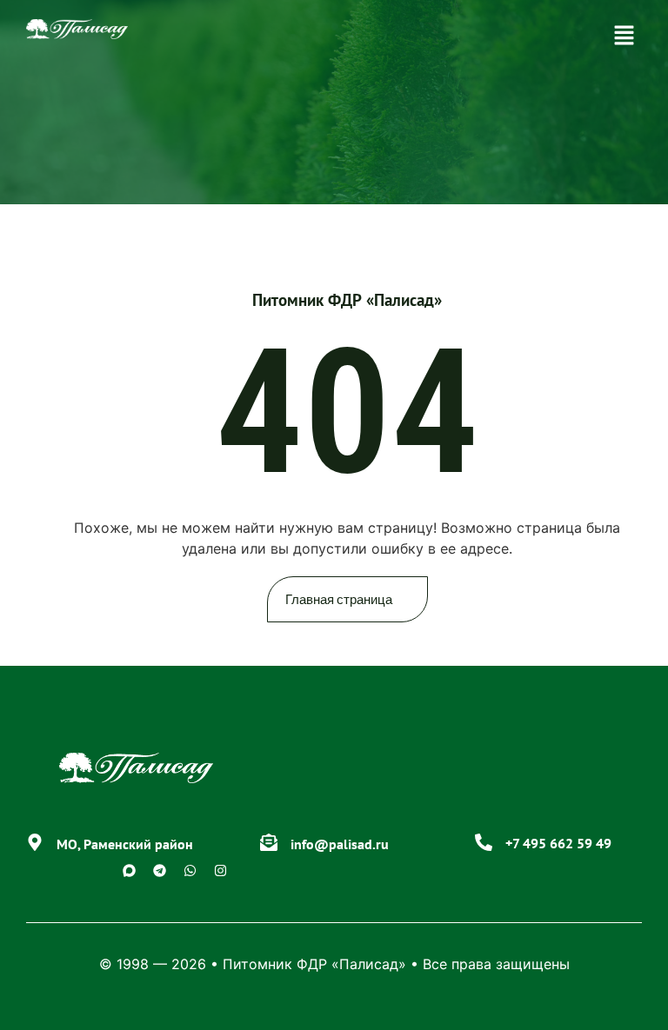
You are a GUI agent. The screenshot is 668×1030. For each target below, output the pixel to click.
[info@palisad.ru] (268, 842)
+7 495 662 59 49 (558, 843)
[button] (624, 36)
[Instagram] (221, 870)
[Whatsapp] (190, 870)
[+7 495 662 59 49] (483, 842)
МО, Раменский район (125, 844)
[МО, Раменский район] (34, 842)
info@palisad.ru (340, 844)
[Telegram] (160, 870)
